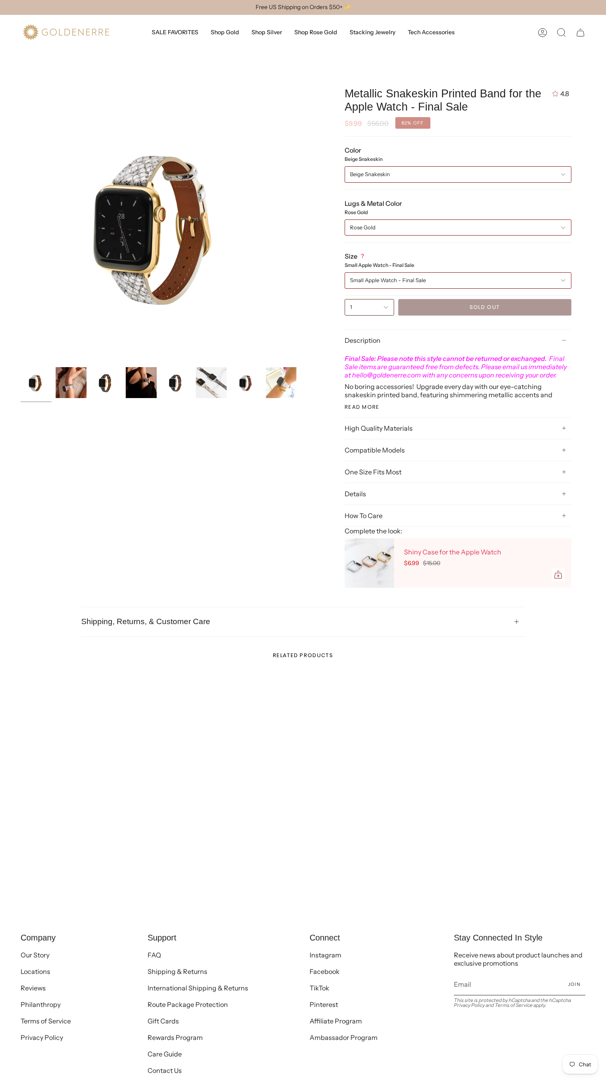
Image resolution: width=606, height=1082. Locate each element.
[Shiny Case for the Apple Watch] (369, 563)
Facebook (325, 971)
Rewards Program (175, 1037)
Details (355, 494)
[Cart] (580, 32)
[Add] (558, 574)
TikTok (319, 988)
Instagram (325, 955)
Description (363, 340)
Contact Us (165, 1070)
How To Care (364, 516)
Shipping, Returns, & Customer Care (145, 621)
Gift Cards (163, 1021)
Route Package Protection (188, 1004)
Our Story (35, 955)
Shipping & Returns (177, 971)
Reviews (33, 988)
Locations (35, 971)
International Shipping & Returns (198, 988)
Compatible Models (375, 450)
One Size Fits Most (373, 472)
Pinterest (324, 1004)
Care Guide (165, 1054)
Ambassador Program (344, 1037)
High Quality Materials (379, 428)
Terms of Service (46, 1021)
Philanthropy (41, 1004)
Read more (362, 407)
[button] (561, 32)
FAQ (154, 955)
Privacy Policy (42, 1037)
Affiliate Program (336, 1021)
